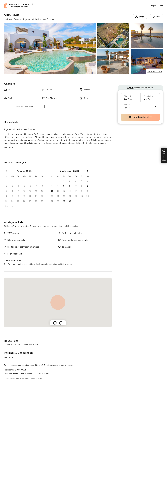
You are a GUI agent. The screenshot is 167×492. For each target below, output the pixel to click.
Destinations (14, 378)
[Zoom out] (61, 323)
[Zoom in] (55, 323)
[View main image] (50, 48)
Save (158, 17)
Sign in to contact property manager (59, 365)
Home (6, 378)
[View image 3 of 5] (147, 35)
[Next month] (88, 171)
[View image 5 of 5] (147, 61)
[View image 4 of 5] (113, 61)
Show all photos (154, 71)
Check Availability (140, 117)
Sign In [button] (154, 5)
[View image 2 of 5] (113, 35)
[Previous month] (6, 171)
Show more (8, 148)
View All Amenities (24, 106)
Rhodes (30, 378)
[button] (51, 186)
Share (141, 17)
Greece (23, 378)
